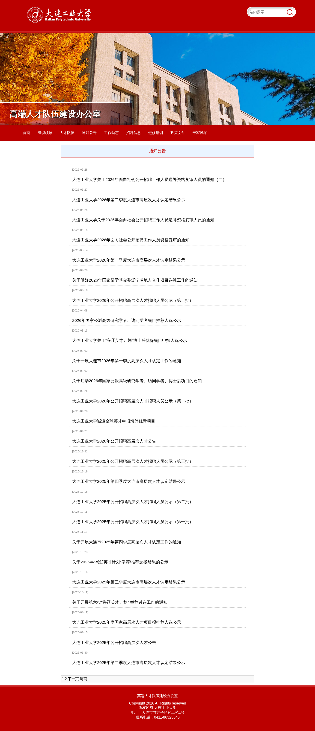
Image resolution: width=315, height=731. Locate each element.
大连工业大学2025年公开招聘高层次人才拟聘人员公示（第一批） (132, 521)
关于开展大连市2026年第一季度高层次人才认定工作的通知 (126, 360)
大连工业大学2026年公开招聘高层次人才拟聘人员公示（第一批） (132, 401)
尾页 (83, 679)
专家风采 (200, 133)
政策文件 (177, 133)
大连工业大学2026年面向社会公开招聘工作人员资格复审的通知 (130, 240)
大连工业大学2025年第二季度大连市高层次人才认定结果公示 (128, 662)
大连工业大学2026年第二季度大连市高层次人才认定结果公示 (128, 200)
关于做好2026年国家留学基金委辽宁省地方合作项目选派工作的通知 (135, 280)
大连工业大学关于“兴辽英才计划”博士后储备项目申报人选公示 (129, 340)
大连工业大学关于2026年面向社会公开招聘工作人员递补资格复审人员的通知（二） (149, 179)
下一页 (73, 679)
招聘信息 (133, 133)
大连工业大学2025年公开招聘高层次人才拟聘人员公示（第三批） (132, 461)
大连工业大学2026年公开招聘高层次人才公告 (114, 441)
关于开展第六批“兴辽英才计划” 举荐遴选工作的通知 (119, 602)
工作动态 (111, 133)
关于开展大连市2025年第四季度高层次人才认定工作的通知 (126, 542)
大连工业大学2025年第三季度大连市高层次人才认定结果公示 (128, 582)
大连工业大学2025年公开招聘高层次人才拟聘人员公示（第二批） (132, 501)
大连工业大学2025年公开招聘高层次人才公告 (114, 642)
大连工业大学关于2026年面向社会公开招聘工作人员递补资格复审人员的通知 (143, 220)
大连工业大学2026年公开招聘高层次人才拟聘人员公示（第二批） (132, 300)
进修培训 (155, 133)
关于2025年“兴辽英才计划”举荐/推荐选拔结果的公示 (120, 562)
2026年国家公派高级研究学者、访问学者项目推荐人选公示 (126, 320)
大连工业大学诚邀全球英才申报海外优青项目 (113, 421)
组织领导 (45, 133)
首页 (26, 133)
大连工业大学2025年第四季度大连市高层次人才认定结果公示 (128, 481)
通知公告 (89, 133)
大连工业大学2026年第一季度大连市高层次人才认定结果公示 (128, 260)
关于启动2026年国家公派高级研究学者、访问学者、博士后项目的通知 (137, 381)
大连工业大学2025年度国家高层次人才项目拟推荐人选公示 (126, 622)
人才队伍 (67, 133)
